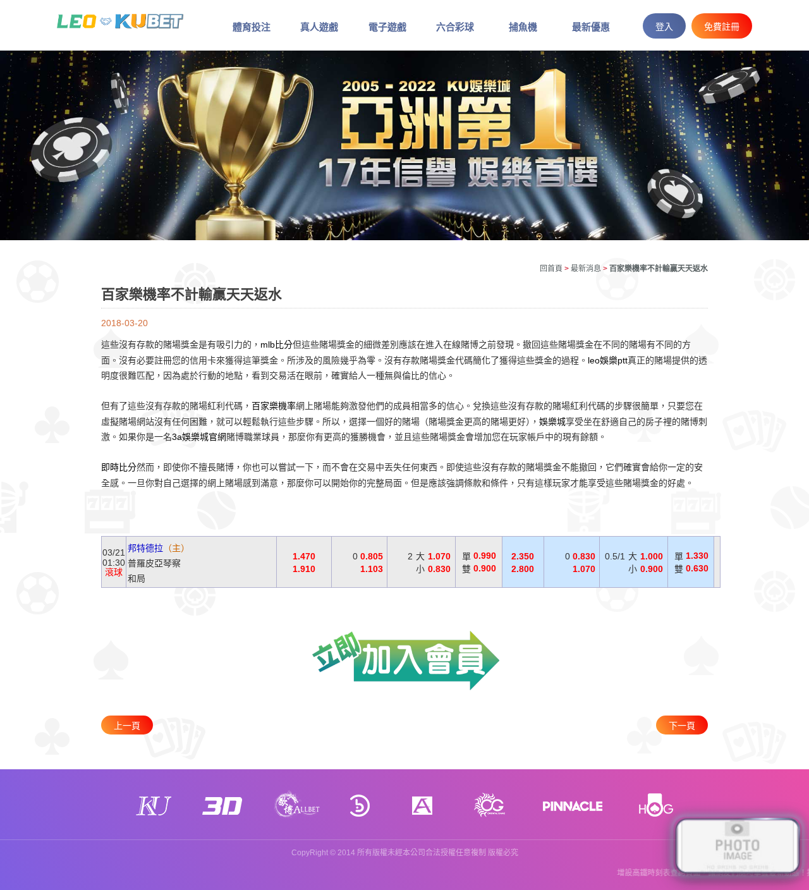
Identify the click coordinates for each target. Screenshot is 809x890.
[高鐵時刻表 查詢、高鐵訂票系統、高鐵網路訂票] (120, 20)
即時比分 (119, 468)
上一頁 (127, 726)
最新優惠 (591, 26)
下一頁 (682, 726)
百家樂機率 (274, 406)
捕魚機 (523, 26)
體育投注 (252, 26)
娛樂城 (552, 422)
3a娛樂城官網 (199, 437)
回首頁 (551, 268)
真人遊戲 (319, 26)
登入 (664, 26)
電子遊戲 (387, 26)
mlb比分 (276, 345)
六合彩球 (455, 26)
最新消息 (586, 268)
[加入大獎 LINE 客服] (738, 846)
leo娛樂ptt (608, 360)
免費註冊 (721, 26)
